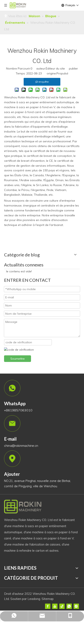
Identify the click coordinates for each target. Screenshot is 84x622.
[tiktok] (62, 606)
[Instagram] (76, 606)
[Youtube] (54, 606)
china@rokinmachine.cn (21, 445)
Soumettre (17, 358)
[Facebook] (47, 606)
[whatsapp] (69, 606)
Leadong (34, 599)
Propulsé (62, 73)
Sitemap (48, 599)
